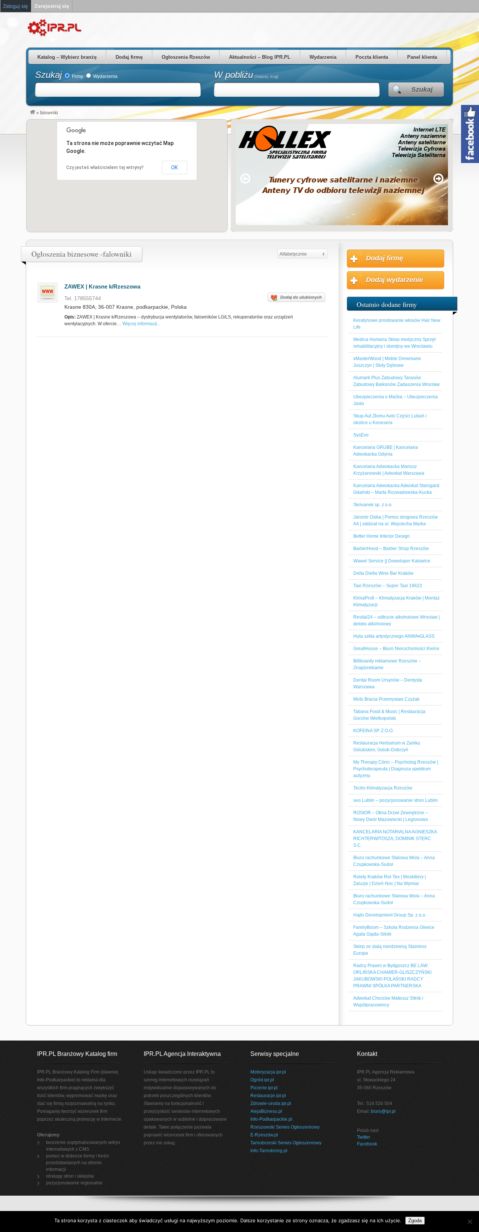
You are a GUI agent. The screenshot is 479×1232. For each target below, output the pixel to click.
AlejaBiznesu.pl (266, 1111)
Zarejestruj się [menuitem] (51, 6)
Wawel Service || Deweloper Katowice (391, 561)
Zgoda (415, 1220)
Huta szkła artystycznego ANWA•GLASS (393, 636)
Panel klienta (422, 57)
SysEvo (361, 435)
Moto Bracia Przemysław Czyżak (386, 699)
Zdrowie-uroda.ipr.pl (270, 1103)
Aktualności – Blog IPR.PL (259, 57)
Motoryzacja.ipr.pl (268, 1072)
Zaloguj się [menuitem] (15, 6)
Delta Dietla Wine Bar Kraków (383, 573)
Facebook (367, 1144)
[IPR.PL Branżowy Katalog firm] (32, 112)
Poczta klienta (372, 57)
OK (174, 167)
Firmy (77, 76)
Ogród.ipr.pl (262, 1079)
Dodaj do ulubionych (301, 297)
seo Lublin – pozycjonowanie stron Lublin (395, 800)
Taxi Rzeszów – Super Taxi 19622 (387, 585)
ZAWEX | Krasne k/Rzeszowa (102, 286)
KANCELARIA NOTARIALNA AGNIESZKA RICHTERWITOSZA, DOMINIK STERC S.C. (395, 838)
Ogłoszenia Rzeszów (186, 57)
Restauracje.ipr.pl (268, 1095)
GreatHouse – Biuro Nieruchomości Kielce (396, 648)
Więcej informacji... (141, 323)
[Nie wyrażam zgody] (469, 1221)
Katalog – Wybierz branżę (67, 57)
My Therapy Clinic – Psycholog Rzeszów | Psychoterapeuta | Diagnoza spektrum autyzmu (395, 769)
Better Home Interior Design (381, 536)
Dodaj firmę (129, 57)
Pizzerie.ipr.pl (264, 1087)
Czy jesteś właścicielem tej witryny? (105, 167)
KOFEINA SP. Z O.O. (373, 730)
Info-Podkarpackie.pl (271, 1119)
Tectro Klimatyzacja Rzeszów (382, 788)
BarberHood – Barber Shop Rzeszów (391, 548)
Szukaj (48, 75)
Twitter (363, 1137)
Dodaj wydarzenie (394, 280)
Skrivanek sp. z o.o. (373, 504)
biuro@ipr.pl (383, 1111)
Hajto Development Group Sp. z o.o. (389, 915)
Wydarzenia (322, 57)
